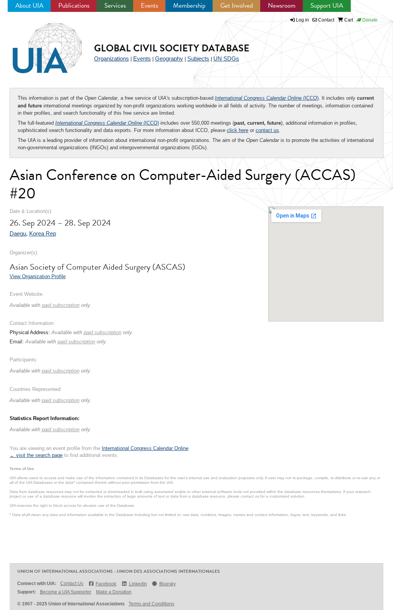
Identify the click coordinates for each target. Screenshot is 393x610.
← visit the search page (36, 455)
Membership (189, 5)
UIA (38, 44)
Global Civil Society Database (171, 48)
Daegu (18, 233)
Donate (369, 20)
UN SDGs (226, 58)
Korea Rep (42, 233)
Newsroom (282, 5)
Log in (302, 20)
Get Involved (236, 5)
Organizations (111, 58)
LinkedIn (138, 584)
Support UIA (326, 5)
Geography (169, 58)
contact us (267, 130)
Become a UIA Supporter (65, 592)
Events (149, 5)
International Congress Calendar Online (145, 448)
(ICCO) (267, 98)
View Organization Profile (38, 276)
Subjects (198, 58)
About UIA (29, 5)
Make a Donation (114, 592)
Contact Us (71, 583)
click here (237, 130)
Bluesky (167, 584)
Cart (348, 20)
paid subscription (60, 305)
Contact (325, 20)
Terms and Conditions (151, 604)
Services (115, 5)
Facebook (106, 584)
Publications (73, 5)
